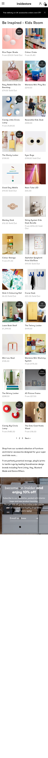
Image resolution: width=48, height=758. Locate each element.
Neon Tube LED (32, 188)
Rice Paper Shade (10, 52)
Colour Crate (31, 52)
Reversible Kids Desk (34, 120)
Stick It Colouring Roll (12, 293)
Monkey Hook (8, 220)
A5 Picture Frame (32, 393)
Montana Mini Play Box (35, 85)
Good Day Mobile (10, 188)
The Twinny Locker (33, 325)
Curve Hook (30, 293)
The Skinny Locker (10, 393)
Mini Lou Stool (8, 358)
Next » (28, 438)
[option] (24, 13)
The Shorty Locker (10, 155)
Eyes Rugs (29, 155)
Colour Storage (9, 258)
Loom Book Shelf (9, 325)
